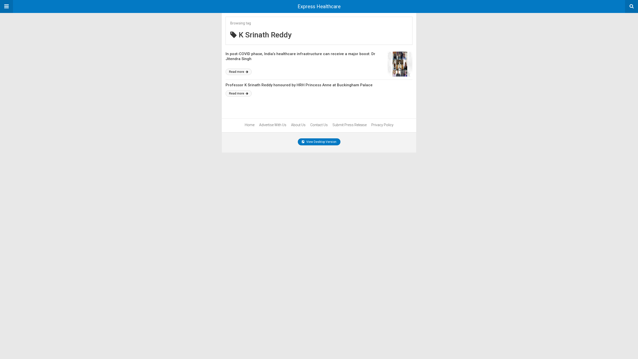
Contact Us (319, 125)
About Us (298, 125)
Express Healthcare (319, 6)
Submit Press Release (349, 125)
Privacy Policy (382, 125)
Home (249, 125)
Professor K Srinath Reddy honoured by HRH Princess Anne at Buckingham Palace (299, 85)
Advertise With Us (272, 125)
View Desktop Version (321, 142)
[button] (6, 6)
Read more (237, 72)
